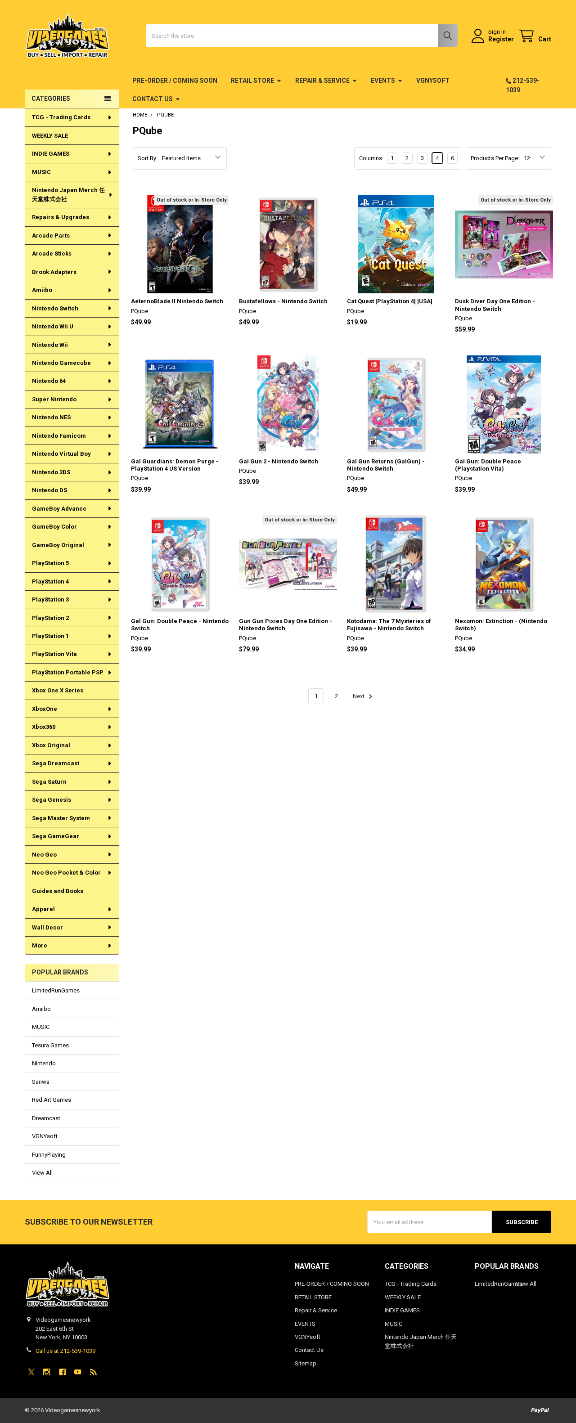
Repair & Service (322, 80)
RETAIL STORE (252, 80)
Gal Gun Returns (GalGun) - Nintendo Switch (386, 465)
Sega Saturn (49, 781)
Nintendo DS (49, 490)
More (39, 945)
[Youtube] (77, 1371)
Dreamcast (46, 1118)
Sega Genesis (51, 799)
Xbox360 (43, 726)
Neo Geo (44, 854)
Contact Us (152, 99)
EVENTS (383, 80)
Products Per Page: (495, 158)
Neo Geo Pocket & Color (66, 872)
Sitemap (305, 1363)
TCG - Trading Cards (61, 117)
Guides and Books (57, 891)
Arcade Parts (51, 235)
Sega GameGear (55, 836)
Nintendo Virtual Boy (61, 453)
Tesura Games (50, 1045)
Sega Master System (61, 818)
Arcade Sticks (52, 253)
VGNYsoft (433, 80)
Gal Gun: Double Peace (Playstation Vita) (488, 465)
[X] (31, 1371)
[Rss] (93, 1371)
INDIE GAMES (50, 153)
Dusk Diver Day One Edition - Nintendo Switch (495, 305)
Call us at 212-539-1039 (65, 1350)
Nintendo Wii (50, 344)
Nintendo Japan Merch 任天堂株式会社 (68, 194)
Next (359, 696)
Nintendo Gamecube (61, 362)
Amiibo (42, 290)
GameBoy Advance (59, 508)
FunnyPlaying (49, 1154)
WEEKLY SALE (50, 135)
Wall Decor (47, 927)
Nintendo (44, 1063)
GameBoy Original (58, 545)
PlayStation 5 (50, 563)
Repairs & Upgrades (60, 217)
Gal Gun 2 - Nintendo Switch (278, 461)
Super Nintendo (54, 399)
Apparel (43, 909)
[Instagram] (46, 1371)
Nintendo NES (51, 417)
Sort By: (148, 158)
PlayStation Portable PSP (68, 672)
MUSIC (41, 172)
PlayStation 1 (50, 636)
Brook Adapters (54, 272)
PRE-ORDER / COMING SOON (174, 80)
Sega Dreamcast (55, 763)
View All (42, 1172)
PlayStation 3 (50, 599)
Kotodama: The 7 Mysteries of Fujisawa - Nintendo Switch (389, 625)
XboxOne (44, 708)
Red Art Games (51, 1099)
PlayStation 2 (50, 618)
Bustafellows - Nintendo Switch (283, 301)
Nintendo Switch (55, 308)
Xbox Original (51, 745)
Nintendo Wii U (52, 326)
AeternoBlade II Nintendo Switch (177, 301)
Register (501, 39)
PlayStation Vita (54, 654)
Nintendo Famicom (59, 435)
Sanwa (41, 1081)
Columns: (371, 158)
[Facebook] (62, 1371)
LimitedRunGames (56, 990)
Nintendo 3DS (51, 472)
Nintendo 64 (49, 380)
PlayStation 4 (50, 581)
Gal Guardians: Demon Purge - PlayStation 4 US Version (175, 465)
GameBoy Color (54, 526)
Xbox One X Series (57, 690)
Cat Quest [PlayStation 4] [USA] (389, 301)
